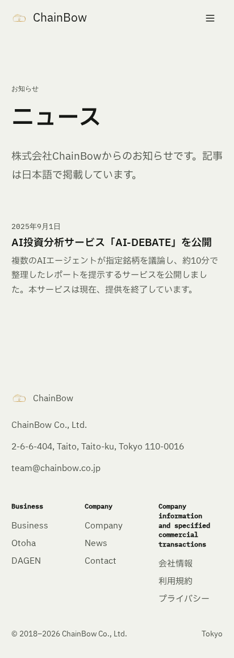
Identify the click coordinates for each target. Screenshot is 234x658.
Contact (100, 561)
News (96, 543)
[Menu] (210, 18)
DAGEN (26, 561)
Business (29, 525)
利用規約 (175, 581)
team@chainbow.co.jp (56, 468)
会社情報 (175, 563)
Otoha (23, 543)
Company (104, 525)
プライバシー (184, 599)
